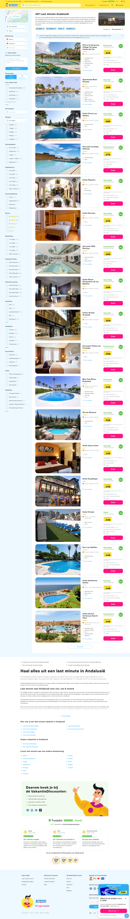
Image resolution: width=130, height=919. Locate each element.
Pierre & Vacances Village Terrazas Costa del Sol (90, 47)
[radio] (16, 170)
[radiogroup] (16, 179)
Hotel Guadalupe (90, 479)
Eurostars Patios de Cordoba (91, 347)
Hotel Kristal (88, 512)
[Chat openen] (127, 916)
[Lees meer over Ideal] (36, 810)
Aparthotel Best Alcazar (89, 80)
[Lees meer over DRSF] (40, 810)
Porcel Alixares (89, 412)
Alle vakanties (89, 5)
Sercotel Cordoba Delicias (90, 148)
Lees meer (86, 37)
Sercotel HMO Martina (88, 247)
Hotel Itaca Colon (90, 445)
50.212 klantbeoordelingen (71, 824)
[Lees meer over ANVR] (122, 1)
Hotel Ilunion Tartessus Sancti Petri (90, 616)
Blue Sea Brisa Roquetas (89, 380)
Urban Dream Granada (88, 314)
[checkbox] (16, 88)
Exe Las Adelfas (89, 547)
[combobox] (51, 5)
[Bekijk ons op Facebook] (90, 913)
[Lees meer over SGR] (124, 1)
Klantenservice (104, 5)
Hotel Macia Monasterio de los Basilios (90, 281)
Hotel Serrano (88, 213)
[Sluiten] (126, 898)
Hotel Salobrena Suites (89, 581)
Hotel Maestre (88, 180)
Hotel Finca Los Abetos (89, 114)
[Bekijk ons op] (95, 913)
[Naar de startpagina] (12, 5)
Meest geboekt (116, 29)
